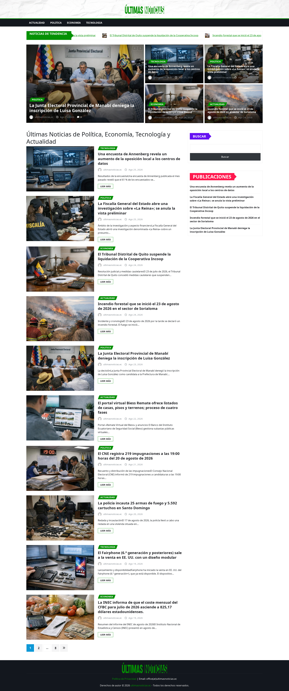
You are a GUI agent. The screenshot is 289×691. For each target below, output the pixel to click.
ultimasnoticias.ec (141, 685)
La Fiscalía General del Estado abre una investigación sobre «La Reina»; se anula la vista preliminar (233, 69)
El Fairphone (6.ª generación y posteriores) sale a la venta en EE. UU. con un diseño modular (140, 555)
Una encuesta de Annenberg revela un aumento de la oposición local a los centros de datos (174, 69)
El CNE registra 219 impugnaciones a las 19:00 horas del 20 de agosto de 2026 (139, 456)
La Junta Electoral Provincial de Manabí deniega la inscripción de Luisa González (134, 355)
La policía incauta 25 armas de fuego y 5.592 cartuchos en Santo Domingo (137, 505)
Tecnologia (94, 22)
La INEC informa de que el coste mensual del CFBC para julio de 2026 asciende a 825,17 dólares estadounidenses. (137, 607)
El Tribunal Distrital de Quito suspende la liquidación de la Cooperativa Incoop (86, 107)
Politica (56, 22)
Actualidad (37, 22)
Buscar (199, 136)
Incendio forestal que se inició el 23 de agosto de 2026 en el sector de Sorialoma (232, 110)
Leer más (105, 186)
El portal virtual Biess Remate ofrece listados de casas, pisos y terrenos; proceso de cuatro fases (138, 407)
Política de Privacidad (124, 678)
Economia (74, 22)
